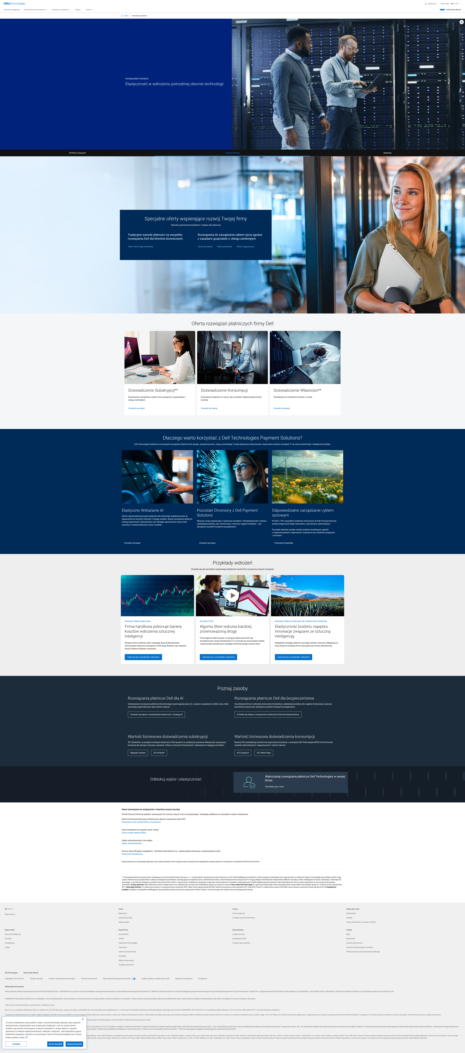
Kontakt (349, 918)
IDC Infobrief (159, 753)
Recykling (122, 956)
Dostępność (202, 979)
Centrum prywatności (354, 943)
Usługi (7, 947)
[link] (445, 3)
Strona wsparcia (238, 913)
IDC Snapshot (243, 753)
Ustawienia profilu (125, 918)
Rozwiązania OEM (239, 939)
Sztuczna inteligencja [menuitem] (12, 10)
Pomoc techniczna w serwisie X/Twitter (361, 922)
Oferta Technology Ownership (140, 246)
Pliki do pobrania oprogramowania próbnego (363, 952)
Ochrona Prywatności (89, 979)
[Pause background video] (462, 22)
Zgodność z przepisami (183, 979)
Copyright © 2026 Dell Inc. (14, 979)
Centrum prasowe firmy (127, 952)
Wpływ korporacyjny (126, 960)
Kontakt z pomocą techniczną (243, 918)
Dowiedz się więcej (136, 408)
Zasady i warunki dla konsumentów (62, 979)
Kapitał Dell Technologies (128, 943)
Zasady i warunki (36, 979)
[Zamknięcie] (82, 1019)
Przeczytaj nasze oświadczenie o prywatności (141, 822)
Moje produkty (124, 922)
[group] (159, 373)
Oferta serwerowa (224, 246)
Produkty (8, 939)
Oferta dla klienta (205, 246)
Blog (348, 934)
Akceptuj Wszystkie (74, 1044)
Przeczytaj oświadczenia (132, 854)
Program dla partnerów (241, 943)
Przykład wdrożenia (126, 965)
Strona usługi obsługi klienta (134, 833)
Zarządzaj (16, 1044)
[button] (432, 3)
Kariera (121, 939)
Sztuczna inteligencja (13, 934)
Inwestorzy (123, 947)
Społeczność (351, 913)
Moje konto (123, 913)
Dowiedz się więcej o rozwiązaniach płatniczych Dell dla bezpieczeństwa (268, 714)
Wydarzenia (350, 939)
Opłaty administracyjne (132, 843)
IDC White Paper (264, 753)
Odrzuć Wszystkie (55, 1044)
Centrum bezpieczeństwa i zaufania (359, 947)
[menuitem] (36, 10)
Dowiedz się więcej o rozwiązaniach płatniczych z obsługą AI (156, 714)
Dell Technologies (11, 973)
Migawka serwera (137, 753)
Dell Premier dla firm (453, 10)
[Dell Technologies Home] (14, 3)
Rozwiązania (10, 943)
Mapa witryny (10, 914)
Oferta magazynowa (245, 246)
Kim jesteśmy (124, 934)
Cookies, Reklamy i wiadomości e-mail (155, 979)
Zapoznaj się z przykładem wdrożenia (143, 657)
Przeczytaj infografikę (283, 543)
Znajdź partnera (238, 934)
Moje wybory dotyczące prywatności (117, 979)
